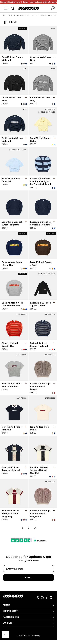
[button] (56, 40)
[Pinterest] (39, 597)
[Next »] (35, 528)
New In (12, 15)
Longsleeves (45, 15)
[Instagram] (43, 597)
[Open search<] (12, 8)
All (4, 15)
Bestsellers (23, 15)
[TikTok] (47, 597)
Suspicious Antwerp (32, 635)
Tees (34, 15)
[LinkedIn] (52, 597)
